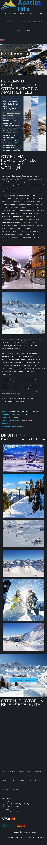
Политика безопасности (12, 837)
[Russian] (4, 39)
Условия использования (35, 837)
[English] (1, 39)
